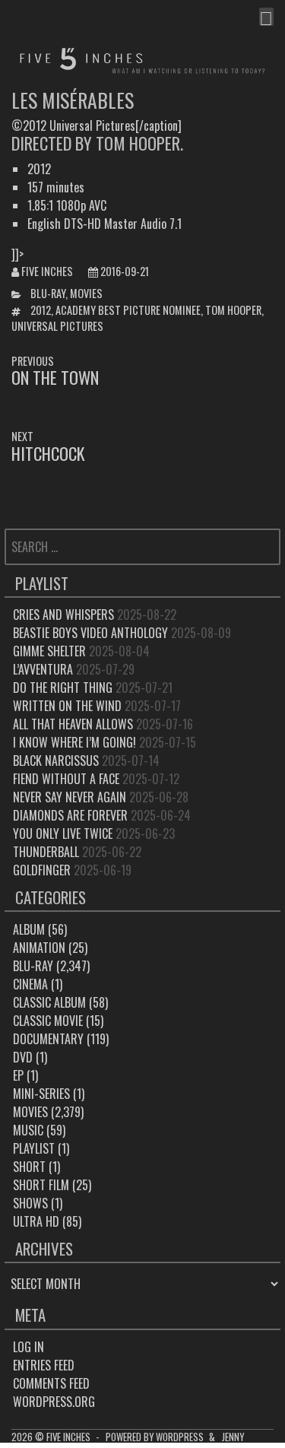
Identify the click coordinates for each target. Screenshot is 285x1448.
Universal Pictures (57, 326)
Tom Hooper (233, 310)
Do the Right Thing (62, 687)
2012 (40, 310)
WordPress (180, 1437)
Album (29, 929)
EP (18, 1075)
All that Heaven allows (73, 724)
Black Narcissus (56, 760)
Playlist (34, 1148)
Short (29, 1166)
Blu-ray (47, 293)
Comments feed (51, 1383)
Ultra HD (36, 1221)
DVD (23, 1057)
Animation (39, 947)
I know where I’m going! (74, 742)
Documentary (48, 1039)
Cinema (30, 984)
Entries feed (43, 1365)
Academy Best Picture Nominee (128, 310)
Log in (28, 1347)
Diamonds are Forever (70, 815)
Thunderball (46, 852)
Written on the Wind (67, 706)
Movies (86, 293)
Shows (30, 1203)
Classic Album (49, 1002)
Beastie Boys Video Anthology (90, 633)
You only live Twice (62, 833)
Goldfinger (42, 870)
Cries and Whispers (63, 614)
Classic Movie (48, 1020)
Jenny (233, 1437)
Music (28, 1130)
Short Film (41, 1185)
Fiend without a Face (66, 779)
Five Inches (47, 271)
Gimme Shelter (49, 651)
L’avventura (43, 669)
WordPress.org (54, 1401)
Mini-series (41, 1093)
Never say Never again (69, 797)
